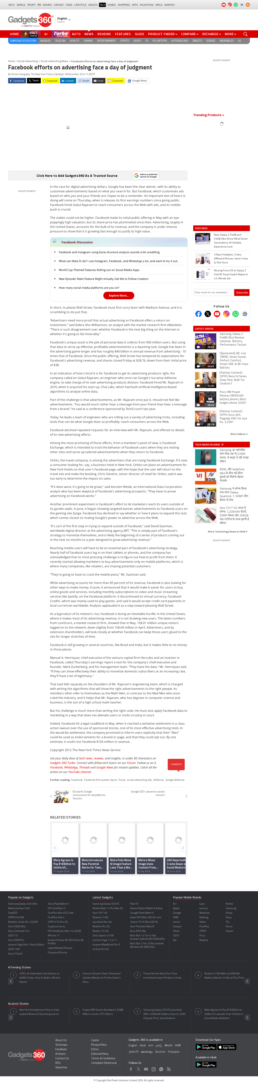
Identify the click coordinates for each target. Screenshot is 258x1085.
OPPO (202, 931)
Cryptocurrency (56, 926)
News (88, 34)
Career (95, 1040)
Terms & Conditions (103, 1058)
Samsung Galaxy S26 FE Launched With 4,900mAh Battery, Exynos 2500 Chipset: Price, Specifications (164, 1014)
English (133, 1045)
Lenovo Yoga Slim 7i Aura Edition (26, 944)
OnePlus (204, 926)
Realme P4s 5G (101, 926)
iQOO (176, 935)
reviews (98, 758)
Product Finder (161, 34)
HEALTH (92, 5)
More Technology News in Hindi (227, 531)
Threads (84, 767)
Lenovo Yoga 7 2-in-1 (105, 940)
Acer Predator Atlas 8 (142, 926)
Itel (174, 940)
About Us (61, 1040)
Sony (229, 917)
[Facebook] (198, 314)
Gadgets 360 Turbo (62, 763)
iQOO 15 (13, 935)
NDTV (11, 5)
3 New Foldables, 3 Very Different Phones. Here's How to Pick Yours (231, 258)
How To (74, 41)
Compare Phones (57, 952)
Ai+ (175, 904)
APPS (135, 5)
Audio (137, 41)
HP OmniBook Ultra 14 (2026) (64, 931)
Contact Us (62, 1058)
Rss (168, 1068)
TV (146, 41)
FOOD (69, 5)
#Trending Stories (19, 967)
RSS (57, 1063)
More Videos (238, 434)
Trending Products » (208, 115)
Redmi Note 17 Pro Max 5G (108, 908)
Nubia (202, 922)
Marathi (170, 5)
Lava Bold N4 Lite (102, 922)
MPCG (159, 5)
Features (123, 34)
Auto (76, 34)
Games (112, 5)
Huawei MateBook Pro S (106, 944)
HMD (175, 917)
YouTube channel (79, 772)
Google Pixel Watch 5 (142, 913)
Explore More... (119, 295)
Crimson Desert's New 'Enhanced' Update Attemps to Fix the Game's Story (102, 977)
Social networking (28, 61)
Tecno (229, 926)
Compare (188, 34)
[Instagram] (226, 314)
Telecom (60, 41)
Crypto (124, 41)
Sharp (229, 913)
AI (46, 34)
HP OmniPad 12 (57, 908)
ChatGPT (13, 913)
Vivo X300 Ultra (16, 926)
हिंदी (39, 5)
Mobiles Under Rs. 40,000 (23, 922)
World (21, 5)
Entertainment (106, 41)
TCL (227, 922)
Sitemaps (61, 1045)
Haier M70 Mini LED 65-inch (145, 917)
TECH (102, 5)
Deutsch (160, 1052)
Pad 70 (134, 904)
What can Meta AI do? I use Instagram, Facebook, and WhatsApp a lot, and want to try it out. (118, 261)
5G (239, 41)
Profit (31, 5)
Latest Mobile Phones (60, 948)
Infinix (176, 931)
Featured (201, 228)
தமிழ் (159, 1045)
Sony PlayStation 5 (58, 904)
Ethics (95, 1049)
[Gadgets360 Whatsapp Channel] (235, 314)
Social (122, 780)
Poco (202, 935)
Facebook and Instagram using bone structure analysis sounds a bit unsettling (109, 252)
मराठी (178, 1045)
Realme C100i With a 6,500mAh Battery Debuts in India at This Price (224, 975)
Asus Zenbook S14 (19, 931)
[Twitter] (208, 314)
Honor (176, 922)
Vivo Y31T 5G (100, 913)
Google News (104, 767)
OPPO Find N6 (16, 917)
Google (177, 913)
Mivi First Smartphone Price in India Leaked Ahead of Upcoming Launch (39, 1012)
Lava (202, 904)
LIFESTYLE (80, 5)
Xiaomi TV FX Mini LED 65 (144, 922)
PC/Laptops (160, 41)
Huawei (177, 926)
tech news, (86, 758)
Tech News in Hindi (208, 444)
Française (174, 1052)
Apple (176, 908)
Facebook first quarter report (100, 780)
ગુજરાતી (133, 1052)
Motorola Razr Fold (19, 908)
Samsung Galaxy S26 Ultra (22, 904)
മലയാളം (147, 1052)
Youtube (146, 1068)
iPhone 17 (53, 935)
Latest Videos (204, 329)
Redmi (229, 904)
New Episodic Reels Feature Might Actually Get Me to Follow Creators (103, 279)
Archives (60, 1054)
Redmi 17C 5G (101, 931)
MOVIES (47, 5)
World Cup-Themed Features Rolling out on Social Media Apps (99, 270)
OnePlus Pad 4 (56, 917)
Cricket (59, 5)
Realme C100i (100, 917)
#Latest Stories (18, 1003)
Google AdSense (175, 780)
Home (14, 34)
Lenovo (203, 908)
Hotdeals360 (179, 41)
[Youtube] (217, 314)
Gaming (88, 41)
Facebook (56, 767)
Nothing (203, 917)
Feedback (61, 1049)
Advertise (61, 1067)
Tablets (197, 41)
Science (210, 41)
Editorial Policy (99, 1054)
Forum (131, 763)
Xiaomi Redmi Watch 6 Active (146, 908)
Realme (203, 940)
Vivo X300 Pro (16, 940)
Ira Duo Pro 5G (101, 949)
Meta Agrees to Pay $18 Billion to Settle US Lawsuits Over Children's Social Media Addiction (223, 1014)
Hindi (143, 1045)
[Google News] (245, 314)
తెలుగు (168, 1045)
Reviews (104, 34)
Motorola (204, 913)
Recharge (210, 34)
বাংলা (150, 1045)
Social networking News (54, 61)
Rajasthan (147, 5)
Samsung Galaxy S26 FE (106, 904)
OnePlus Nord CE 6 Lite (60, 913)
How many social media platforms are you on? (89, 287)
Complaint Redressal (104, 1063)
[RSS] (248, 5)
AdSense (158, 780)
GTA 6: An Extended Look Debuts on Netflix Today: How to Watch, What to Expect (39, 977)
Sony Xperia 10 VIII (103, 935)
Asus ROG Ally (138, 931)
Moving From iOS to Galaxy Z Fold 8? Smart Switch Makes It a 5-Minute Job (231, 274)
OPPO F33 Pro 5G (58, 922)
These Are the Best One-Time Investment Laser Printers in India (162, 975)
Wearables (227, 41)
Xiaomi (229, 931)
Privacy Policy (99, 1045)
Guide (139, 34)
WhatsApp (71, 767)
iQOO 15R (14, 949)
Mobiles (45, 41)
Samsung (231, 908)
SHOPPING (124, 5)
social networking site (139, 780)
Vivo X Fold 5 (15, 953)
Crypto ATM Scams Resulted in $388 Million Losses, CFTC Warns (103, 1012)
